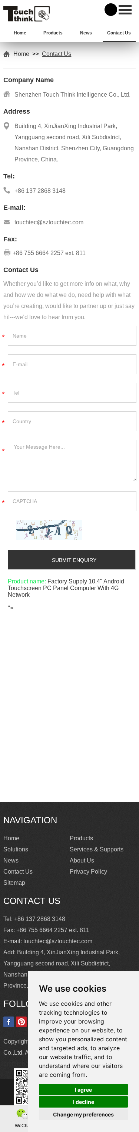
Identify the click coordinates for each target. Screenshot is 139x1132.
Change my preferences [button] (83, 1114)
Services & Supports (96, 849)
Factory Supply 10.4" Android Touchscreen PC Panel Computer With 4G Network (66, 588)
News (86, 33)
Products (53, 33)
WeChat (23, 1125)
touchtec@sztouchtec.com (48, 222)
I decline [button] (83, 1102)
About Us (82, 860)
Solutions (15, 849)
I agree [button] (83, 1089)
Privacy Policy (88, 871)
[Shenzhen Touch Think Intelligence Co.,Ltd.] (26, 19)
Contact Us (119, 33)
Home (20, 33)
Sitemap (14, 883)
